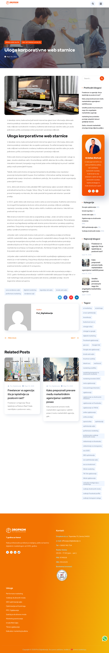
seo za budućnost (89, 464)
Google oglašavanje (89, 207)
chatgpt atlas (87, 327)
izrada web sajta (61, 290)
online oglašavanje (89, 412)
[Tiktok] (19, 552)
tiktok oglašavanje (89, 478)
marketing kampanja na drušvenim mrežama (91, 373)
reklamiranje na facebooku (92, 441)
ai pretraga (99, 308)
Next (73, 338)
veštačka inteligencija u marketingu (91, 483)
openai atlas (87, 421)
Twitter (60, 297)
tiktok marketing (88, 469)
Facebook (65, 297)
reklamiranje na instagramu (92, 446)
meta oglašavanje (89, 383)
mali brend (97, 363)
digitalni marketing (30, 290)
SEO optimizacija (89, 455)
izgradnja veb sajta (46, 290)
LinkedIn (77, 297)
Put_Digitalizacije (15, 386)
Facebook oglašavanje (90, 340)
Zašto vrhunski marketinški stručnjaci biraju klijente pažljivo (93, 126)
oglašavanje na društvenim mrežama (92, 397)
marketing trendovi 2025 (91, 379)
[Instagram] (11, 552)
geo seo (86, 345)
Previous (12, 338)
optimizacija (99, 421)
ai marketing (87, 308)
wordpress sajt (29, 294)
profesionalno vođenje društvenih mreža (90, 436)
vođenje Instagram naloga (92, 498)
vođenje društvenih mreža (92, 489)
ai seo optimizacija (89, 313)
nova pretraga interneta (91, 388)
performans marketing (13, 294)
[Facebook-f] (7, 552)
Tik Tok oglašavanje (89, 474)
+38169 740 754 (65, 545)
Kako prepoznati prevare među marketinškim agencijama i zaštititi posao (60, 396)
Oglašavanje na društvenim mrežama (91, 219)
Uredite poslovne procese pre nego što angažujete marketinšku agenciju (92, 110)
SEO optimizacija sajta (31, 42)
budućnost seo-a (89, 322)
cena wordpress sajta (13, 290)
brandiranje (87, 317)
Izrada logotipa (87, 211)
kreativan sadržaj (89, 359)
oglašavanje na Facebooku (92, 403)
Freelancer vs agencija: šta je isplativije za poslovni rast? (21, 394)
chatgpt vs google (89, 331)
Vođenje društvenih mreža (91, 231)
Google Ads (96, 345)
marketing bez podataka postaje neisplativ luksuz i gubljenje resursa (91, 119)
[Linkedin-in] (15, 552)
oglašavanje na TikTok (90, 408)
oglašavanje (87, 392)
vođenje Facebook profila (91, 493)
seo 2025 (86, 451)
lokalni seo (86, 363)
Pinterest (71, 297)
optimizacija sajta (89, 426)
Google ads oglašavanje (91, 350)
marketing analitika (89, 368)
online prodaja (88, 417)
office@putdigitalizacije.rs (71, 541)
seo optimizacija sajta (90, 460)
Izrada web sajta (12, 42)
